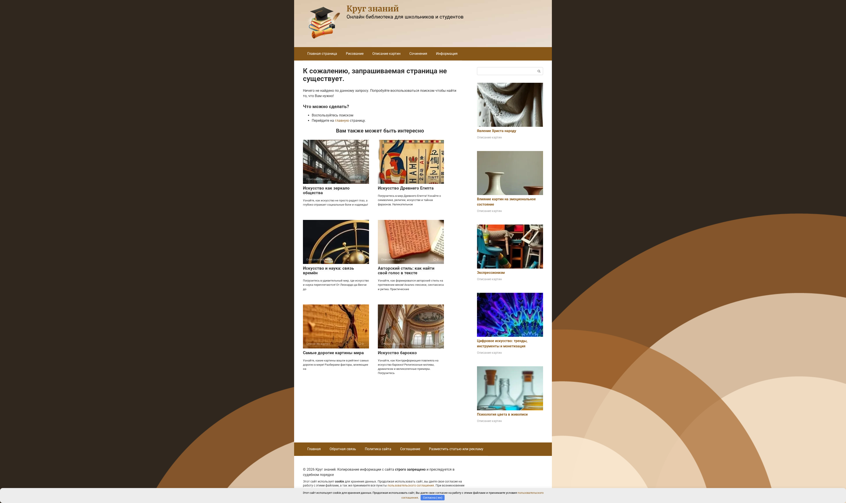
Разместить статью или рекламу (456, 449)
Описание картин (386, 54)
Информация (447, 54)
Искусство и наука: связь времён (328, 270)
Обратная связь (343, 449)
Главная (314, 449)
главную (342, 120)
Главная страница (322, 54)
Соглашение (410, 449)
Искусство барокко (397, 352)
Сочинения (418, 54)
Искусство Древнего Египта (406, 188)
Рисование (355, 54)
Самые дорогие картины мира (333, 352)
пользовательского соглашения (411, 485)
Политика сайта (378, 449)
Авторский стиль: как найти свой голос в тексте (406, 270)
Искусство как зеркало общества (326, 190)
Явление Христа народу (496, 131)
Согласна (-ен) (432, 497)
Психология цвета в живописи (502, 414)
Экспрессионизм (491, 273)
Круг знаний (373, 9)
